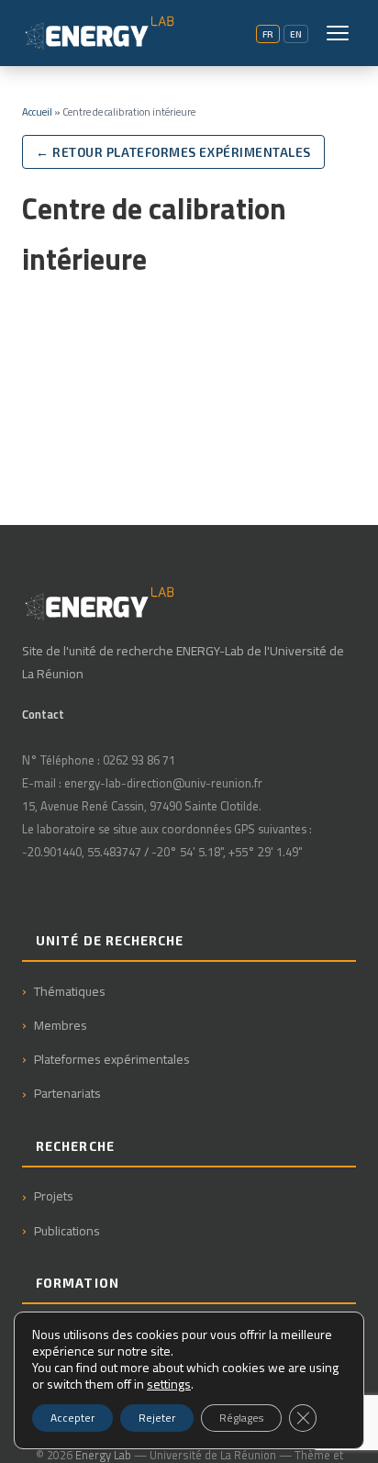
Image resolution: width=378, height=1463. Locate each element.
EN (296, 33)
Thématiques (70, 990)
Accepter (72, 1417)
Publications (67, 1230)
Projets (53, 1195)
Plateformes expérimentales (112, 1058)
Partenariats (67, 1092)
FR (267, 33)
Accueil (37, 111)
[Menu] (337, 33)
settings (169, 1384)
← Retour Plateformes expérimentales (173, 152)
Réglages (241, 1417)
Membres (60, 1024)
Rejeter (157, 1417)
